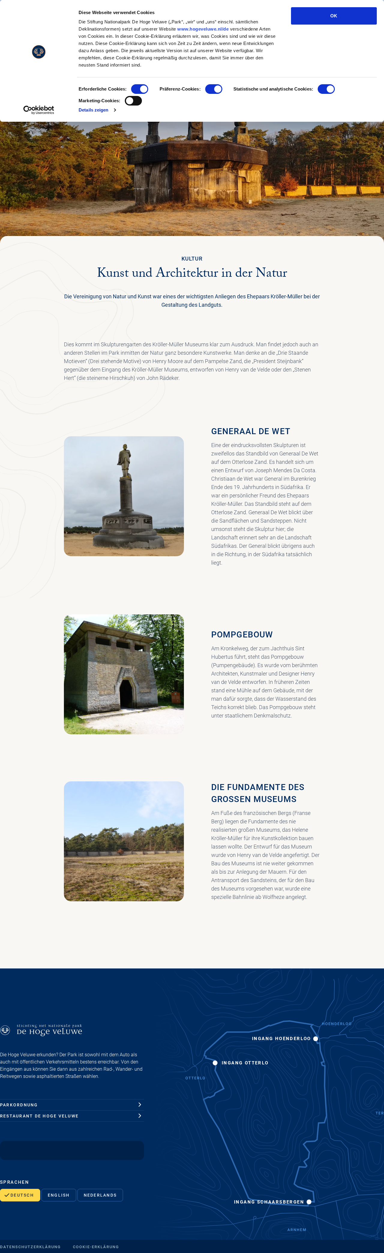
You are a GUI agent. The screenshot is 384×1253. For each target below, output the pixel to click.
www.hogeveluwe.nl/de (203, 28)
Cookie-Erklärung (96, 1247)
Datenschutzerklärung (30, 1247)
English (59, 1195)
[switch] (213, 89)
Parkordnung (19, 1104)
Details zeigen (93, 109)
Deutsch (22, 1195)
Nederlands (100, 1195)
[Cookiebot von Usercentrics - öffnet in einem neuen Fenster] (39, 110)
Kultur (192, 258)
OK (333, 15)
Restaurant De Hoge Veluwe (39, 1116)
